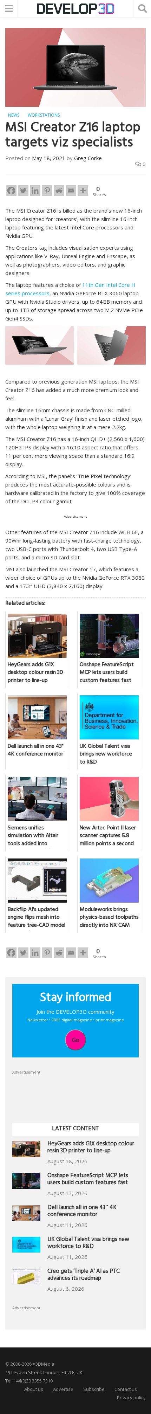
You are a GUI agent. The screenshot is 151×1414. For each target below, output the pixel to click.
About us (33, 1389)
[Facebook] (11, 190)
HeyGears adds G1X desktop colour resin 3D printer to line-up (90, 1148)
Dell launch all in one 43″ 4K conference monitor (82, 1212)
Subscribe (94, 1389)
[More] (83, 190)
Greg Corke (88, 157)
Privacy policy (131, 1397)
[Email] (71, 190)
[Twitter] (23, 190)
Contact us (125, 1389)
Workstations (44, 115)
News (13, 115)
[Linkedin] (35, 190)
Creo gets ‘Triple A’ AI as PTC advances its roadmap (83, 1275)
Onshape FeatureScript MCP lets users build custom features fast (87, 1180)
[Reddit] (59, 190)
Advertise (63, 1389)
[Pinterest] (47, 190)
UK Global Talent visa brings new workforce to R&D (88, 1244)
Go (75, 1040)
